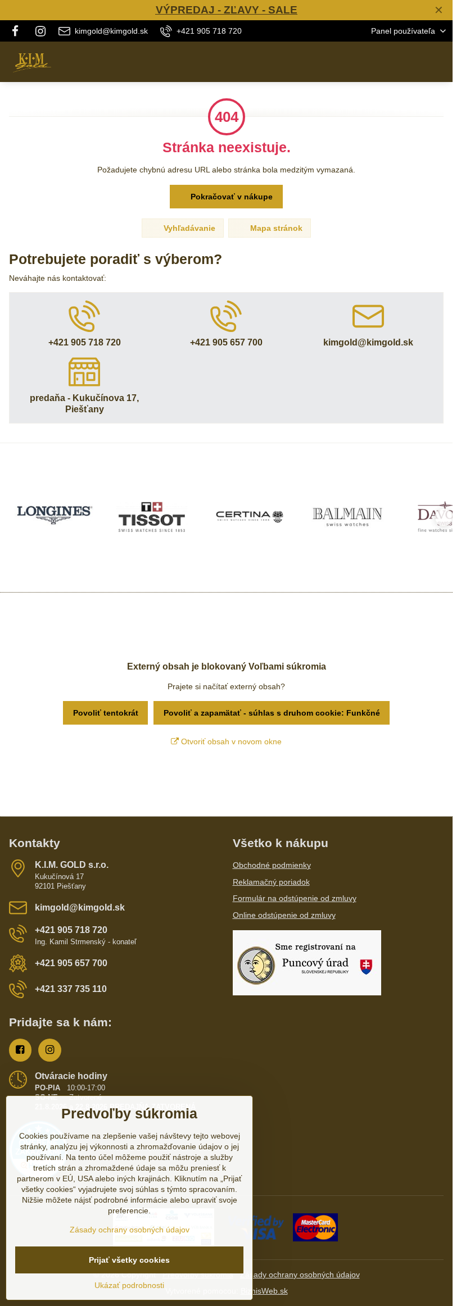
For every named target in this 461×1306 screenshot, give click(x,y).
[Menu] (439, 62)
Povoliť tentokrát (105, 712)
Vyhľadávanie (188, 228)
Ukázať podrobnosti (129, 1285)
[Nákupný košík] (412, 62)
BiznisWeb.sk (264, 1290)
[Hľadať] (385, 62)
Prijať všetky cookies (129, 1259)
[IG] (40, 31)
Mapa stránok (275, 228)
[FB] (18, 31)
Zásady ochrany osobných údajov (300, 1274)
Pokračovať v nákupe (230, 196)
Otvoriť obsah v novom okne (230, 741)
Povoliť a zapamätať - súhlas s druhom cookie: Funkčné (272, 712)
